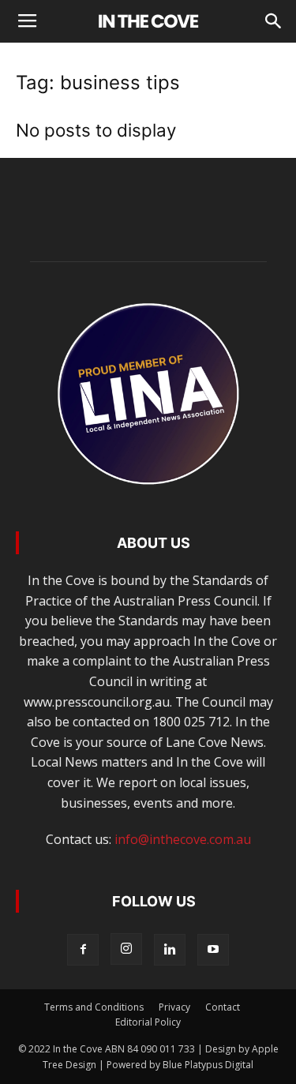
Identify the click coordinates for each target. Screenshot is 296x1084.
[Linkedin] (169, 950)
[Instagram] (126, 949)
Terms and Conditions (94, 1007)
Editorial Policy (148, 1022)
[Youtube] (213, 950)
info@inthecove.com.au (182, 839)
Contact (222, 1007)
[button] (274, 21)
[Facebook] (83, 950)
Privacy (174, 1007)
